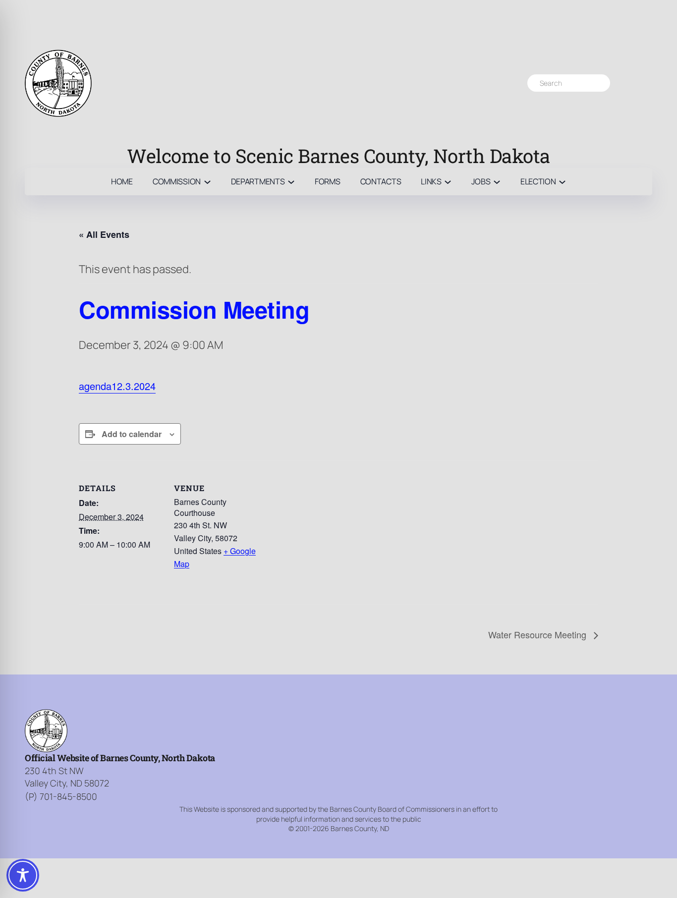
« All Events (104, 234)
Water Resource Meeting (538, 634)
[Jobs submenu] (497, 181)
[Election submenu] (562, 181)
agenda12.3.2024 (117, 386)
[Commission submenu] (207, 181)
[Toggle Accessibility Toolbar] (22, 875)
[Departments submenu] (291, 181)
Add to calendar (132, 434)
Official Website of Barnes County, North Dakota (120, 758)
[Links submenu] (447, 181)
